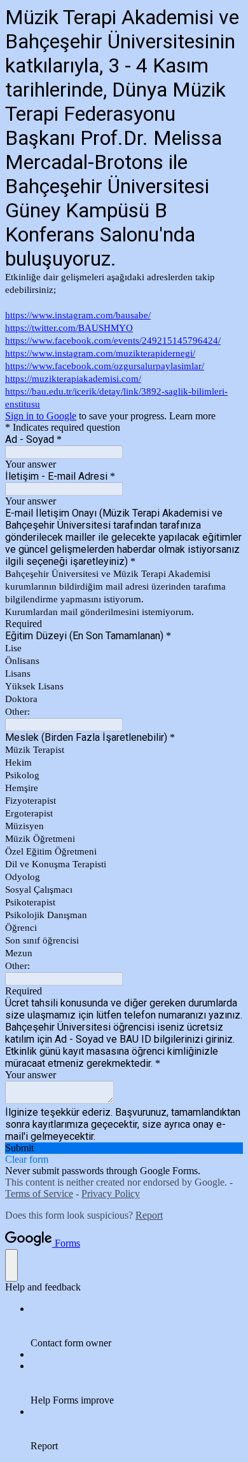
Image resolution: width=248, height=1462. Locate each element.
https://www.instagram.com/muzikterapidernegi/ (100, 353)
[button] (124, 1148)
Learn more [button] (192, 415)
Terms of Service (39, 1193)
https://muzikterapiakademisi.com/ (73, 379)
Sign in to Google (40, 415)
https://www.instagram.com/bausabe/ (78, 315)
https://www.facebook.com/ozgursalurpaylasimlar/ (104, 366)
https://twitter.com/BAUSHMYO (69, 328)
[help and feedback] (11, 1265)
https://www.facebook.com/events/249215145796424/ (113, 340)
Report (149, 1215)
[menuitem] (137, 1326)
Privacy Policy (110, 1193)
